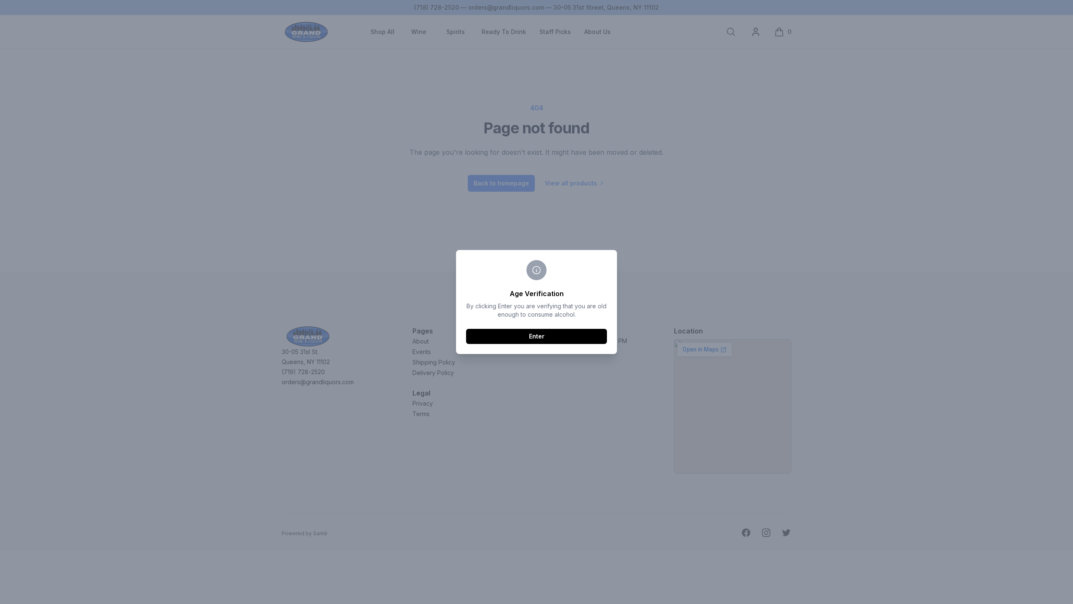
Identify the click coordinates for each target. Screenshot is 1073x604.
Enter (536, 336)
